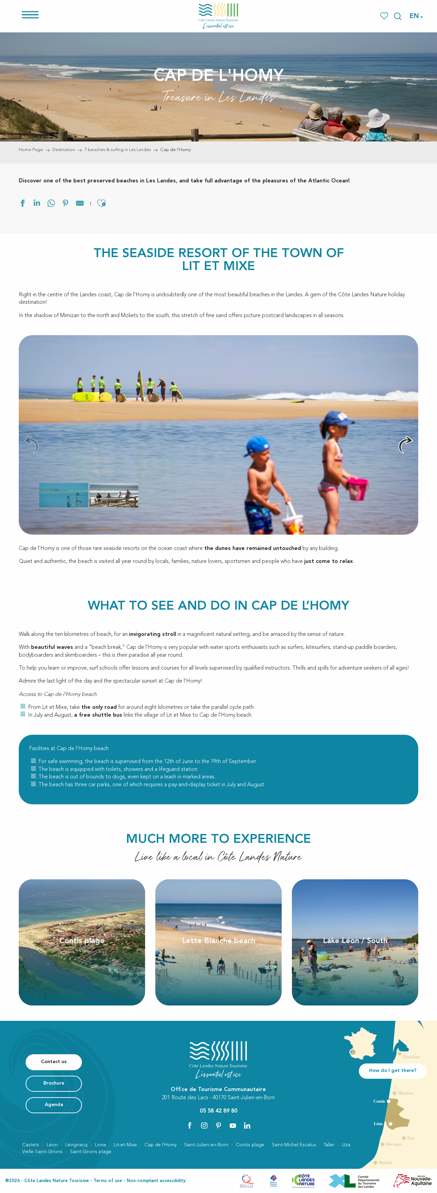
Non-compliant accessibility (156, 1181)
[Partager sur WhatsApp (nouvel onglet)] (51, 204)
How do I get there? (393, 1070)
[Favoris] (385, 16)
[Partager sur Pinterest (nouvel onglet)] (65, 204)
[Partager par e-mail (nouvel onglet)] (80, 204)
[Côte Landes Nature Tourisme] (218, 16)
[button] (397, 16)
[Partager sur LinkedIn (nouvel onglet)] (37, 204)
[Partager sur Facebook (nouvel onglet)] (22, 204)
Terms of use (108, 1181)
